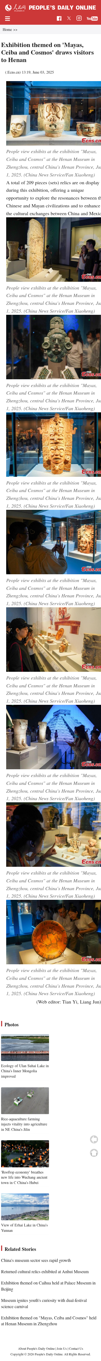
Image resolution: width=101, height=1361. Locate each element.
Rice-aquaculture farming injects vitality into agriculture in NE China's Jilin (24, 1124)
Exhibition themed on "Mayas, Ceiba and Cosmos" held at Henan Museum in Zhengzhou (48, 1320)
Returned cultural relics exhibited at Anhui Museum (45, 1271)
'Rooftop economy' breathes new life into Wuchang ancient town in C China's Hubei (24, 1177)
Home (7, 29)
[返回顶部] (94, 1153)
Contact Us (76, 1348)
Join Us (62, 1348)
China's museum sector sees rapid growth (36, 1260)
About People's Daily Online (36, 1348)
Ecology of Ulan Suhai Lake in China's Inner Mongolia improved (25, 1071)
